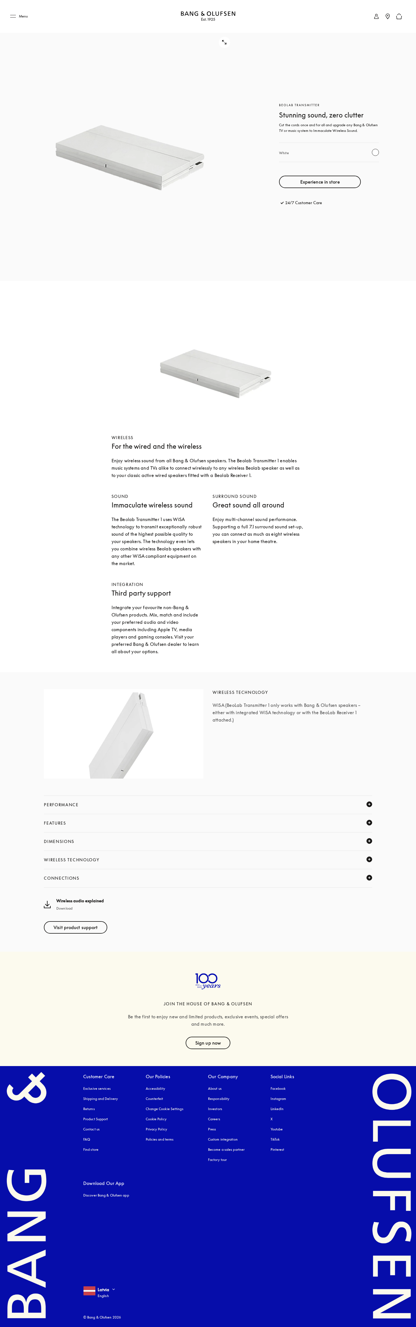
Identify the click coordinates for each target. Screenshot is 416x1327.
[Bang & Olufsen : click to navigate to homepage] (208, 16)
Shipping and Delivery (100, 1099)
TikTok (275, 1139)
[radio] (375, 152)
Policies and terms (160, 1139)
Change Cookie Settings (164, 1109)
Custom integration (223, 1139)
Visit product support (75, 927)
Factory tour (217, 1160)
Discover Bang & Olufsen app (106, 1195)
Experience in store (320, 182)
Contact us (91, 1129)
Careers (214, 1119)
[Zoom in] (124, 140)
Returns (89, 1109)
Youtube (277, 1129)
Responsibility (219, 1099)
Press (212, 1129)
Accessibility (155, 1088)
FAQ (86, 1139)
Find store (90, 1149)
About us (215, 1088)
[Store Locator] (387, 16)
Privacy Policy (156, 1129)
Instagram (278, 1099)
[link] (376, 16)
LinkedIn (277, 1109)
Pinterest (277, 1149)
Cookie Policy (156, 1119)
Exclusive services (97, 1088)
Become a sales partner (226, 1149)
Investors (215, 1109)
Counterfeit (154, 1099)
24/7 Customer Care (303, 202)
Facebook (278, 1088)
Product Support (95, 1119)
